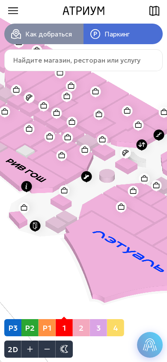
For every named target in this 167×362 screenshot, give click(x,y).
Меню (12, 10)
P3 (13, 328)
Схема (154, 10)
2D (13, 349)
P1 (46, 328)
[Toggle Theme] (64, 349)
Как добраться (48, 34)
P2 (30, 328)
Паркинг (117, 34)
